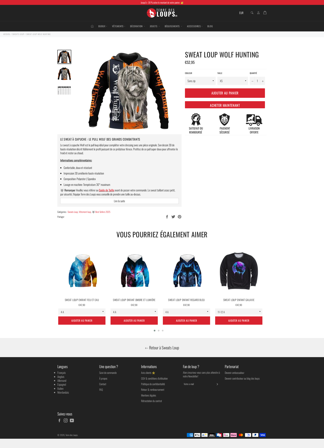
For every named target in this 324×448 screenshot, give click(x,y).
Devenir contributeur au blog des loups (242, 378)
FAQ (101, 390)
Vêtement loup (85, 212)
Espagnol (61, 384)
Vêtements (118, 26)
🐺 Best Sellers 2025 (101, 212)
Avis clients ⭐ (148, 373)
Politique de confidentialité (153, 384)
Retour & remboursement (152, 390)
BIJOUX (101, 26)
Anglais (60, 377)
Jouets (154, 26)
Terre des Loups (71, 435)
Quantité (253, 73)
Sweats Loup (73, 212)
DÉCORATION (136, 26)
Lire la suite (119, 201)
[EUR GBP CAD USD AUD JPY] (242, 13)
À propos (103, 378)
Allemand (61, 380)
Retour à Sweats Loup (163, 347)
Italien (60, 388)
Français (61, 372)
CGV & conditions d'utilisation (154, 378)
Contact (102, 384)
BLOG (210, 26)
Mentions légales (148, 395)
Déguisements (173, 26)
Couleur (188, 73)
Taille (219, 73)
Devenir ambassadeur (234, 373)
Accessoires (194, 26)
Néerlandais (63, 392)
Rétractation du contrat (151, 401)
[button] (155, 330)
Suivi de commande (108, 373)
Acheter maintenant (225, 105)
